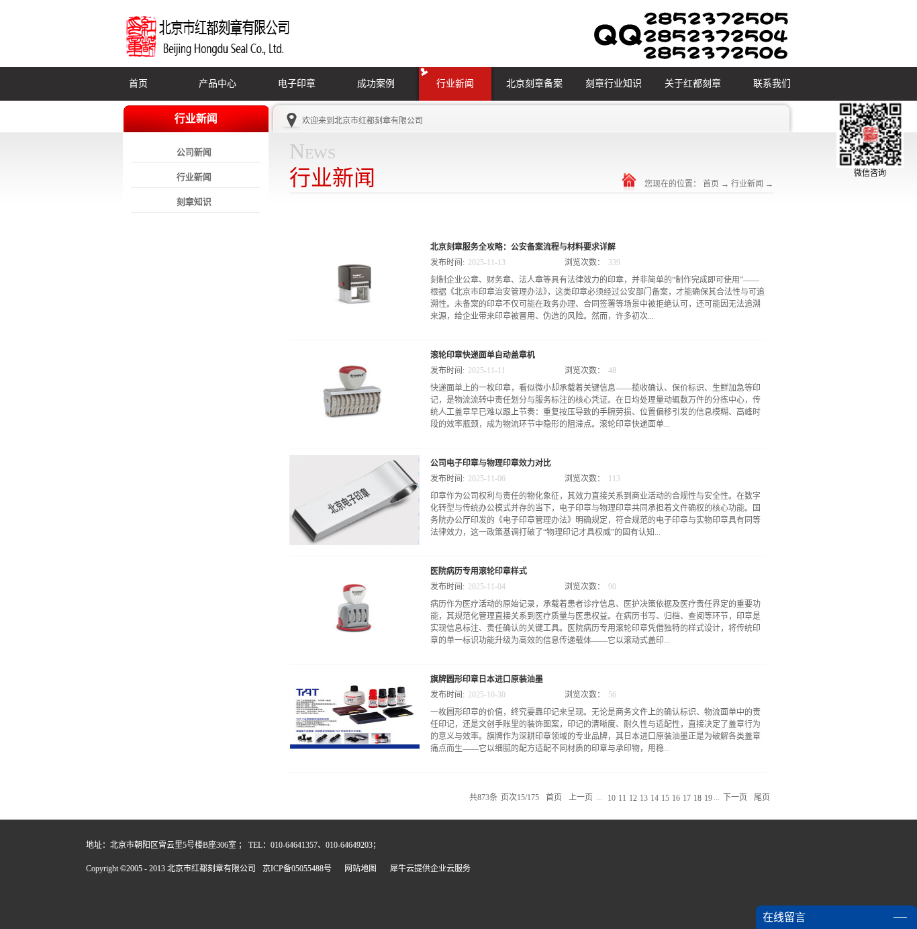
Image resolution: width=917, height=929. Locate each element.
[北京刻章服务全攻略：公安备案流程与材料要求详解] (354, 247)
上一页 (581, 797)
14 (654, 798)
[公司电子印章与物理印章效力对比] (354, 463)
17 (687, 798)
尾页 (762, 797)
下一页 (735, 797)
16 (676, 798)
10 (612, 798)
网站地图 (358, 868)
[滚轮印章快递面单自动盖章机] (354, 355)
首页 (138, 84)
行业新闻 (747, 184)
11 (622, 798)
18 (697, 798)
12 (633, 798)
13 (644, 798)
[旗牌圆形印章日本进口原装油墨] (354, 679)
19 (708, 798)
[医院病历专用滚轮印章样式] (354, 571)
